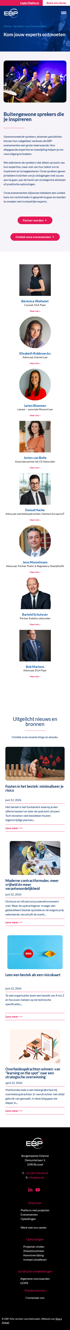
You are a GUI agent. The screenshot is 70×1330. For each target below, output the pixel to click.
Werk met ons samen (33, 1227)
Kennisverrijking (33, 1255)
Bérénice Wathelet (35, 301)
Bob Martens (35, 667)
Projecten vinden (33, 1246)
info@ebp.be (36, 1177)
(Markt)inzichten (33, 1251)
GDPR (24, 1283)
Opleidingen (28, 1218)
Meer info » (35, 311)
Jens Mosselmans (35, 562)
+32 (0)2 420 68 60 (36, 1173)
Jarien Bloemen (35, 406)
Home (7, 26)
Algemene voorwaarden (35, 1278)
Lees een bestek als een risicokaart (32, 975)
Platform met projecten (35, 1210)
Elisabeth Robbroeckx (35, 353)
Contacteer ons (35, 1297)
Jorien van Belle (35, 458)
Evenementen (29, 1214)
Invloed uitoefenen (35, 1259)
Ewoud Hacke (35, 510)
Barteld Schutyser (35, 614)
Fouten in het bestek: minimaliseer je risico (34, 788)
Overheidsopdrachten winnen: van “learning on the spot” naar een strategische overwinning (32, 1073)
